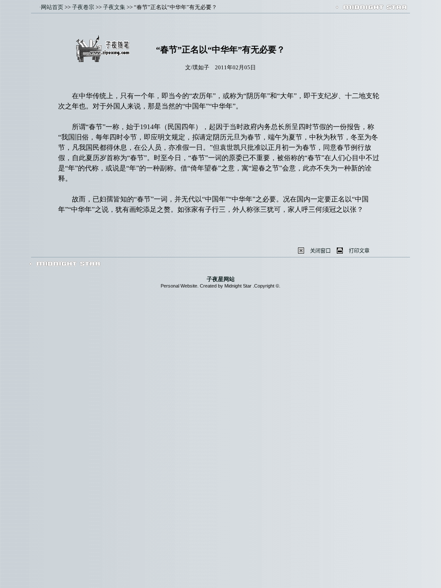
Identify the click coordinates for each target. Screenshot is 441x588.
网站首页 (52, 7)
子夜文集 (114, 7)
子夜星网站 (221, 279)
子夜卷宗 (83, 7)
